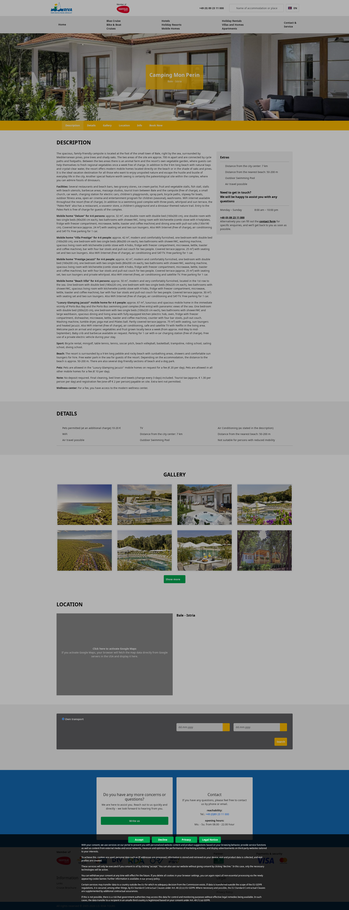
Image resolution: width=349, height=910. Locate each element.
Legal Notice (210, 839)
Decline (162, 839)
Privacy (186, 839)
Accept (139, 839)
